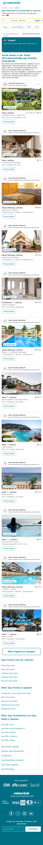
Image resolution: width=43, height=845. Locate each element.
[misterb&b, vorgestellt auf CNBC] (20, 785)
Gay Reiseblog (7, 769)
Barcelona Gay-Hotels (9, 681)
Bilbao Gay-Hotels (8, 697)
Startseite (4, 8)
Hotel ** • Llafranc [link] (9, 445)
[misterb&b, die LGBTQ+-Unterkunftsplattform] (11, 2)
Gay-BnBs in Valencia (9, 736)
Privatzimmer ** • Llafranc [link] (12, 302)
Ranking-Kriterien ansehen (31, 33)
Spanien (11, 8)
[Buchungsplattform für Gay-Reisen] (21, 793)
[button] (21, 84)
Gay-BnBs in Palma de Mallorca (12, 728)
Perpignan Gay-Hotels (9, 677)
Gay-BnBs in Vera (7, 725)
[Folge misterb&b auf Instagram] (25, 813)
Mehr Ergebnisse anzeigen (21, 651)
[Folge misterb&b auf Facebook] (11, 813)
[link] (37, 108)
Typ (4, 27)
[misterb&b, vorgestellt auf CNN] (6, 785)
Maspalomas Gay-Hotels (10, 705)
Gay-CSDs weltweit (9, 764)
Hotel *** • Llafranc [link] (9, 397)
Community (6, 755)
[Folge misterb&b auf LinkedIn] (31, 813)
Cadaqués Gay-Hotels (9, 673)
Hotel (29, 27)
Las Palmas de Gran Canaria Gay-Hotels (16, 693)
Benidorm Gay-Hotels (9, 701)
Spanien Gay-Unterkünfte (12, 751)
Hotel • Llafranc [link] (8, 113)
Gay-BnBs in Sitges (8, 740)
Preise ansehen (9, 122)
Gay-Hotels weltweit (10, 746)
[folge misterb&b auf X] (18, 813)
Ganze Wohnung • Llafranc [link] (12, 208)
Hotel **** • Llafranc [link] (9, 539)
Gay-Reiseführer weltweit (12, 760)
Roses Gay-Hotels (7, 669)
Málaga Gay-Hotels (8, 709)
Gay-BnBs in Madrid (8, 732)
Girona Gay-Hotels (8, 665)
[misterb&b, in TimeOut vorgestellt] (35, 785)
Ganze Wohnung (17, 27)
